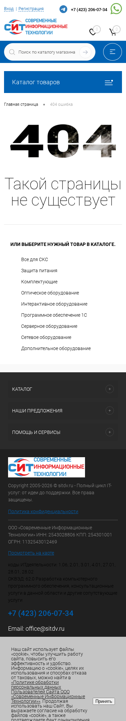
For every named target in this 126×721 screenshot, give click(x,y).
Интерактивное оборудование (54, 304)
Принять (103, 701)
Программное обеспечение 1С (54, 315)
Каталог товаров (36, 82)
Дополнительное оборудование (56, 348)
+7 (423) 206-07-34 (89, 9)
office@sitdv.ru (45, 628)
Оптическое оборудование (50, 292)
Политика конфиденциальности (43, 511)
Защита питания (39, 270)
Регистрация (31, 8)
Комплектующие (39, 281)
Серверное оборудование (49, 326)
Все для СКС (34, 259)
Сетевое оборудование (46, 337)
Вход (8, 8)
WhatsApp (116, 9)
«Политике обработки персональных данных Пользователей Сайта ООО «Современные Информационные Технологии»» (48, 692)
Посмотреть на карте (31, 553)
